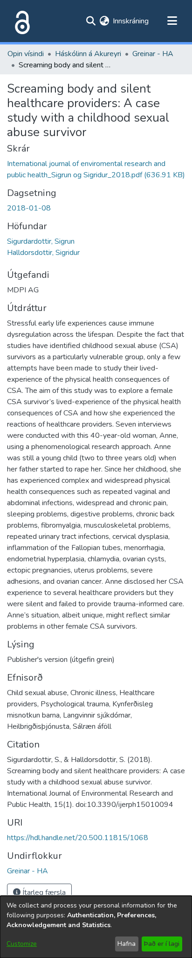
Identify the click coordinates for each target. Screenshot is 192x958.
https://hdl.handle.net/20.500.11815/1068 (77, 838)
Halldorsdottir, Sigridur (43, 252)
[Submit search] (90, 21)
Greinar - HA (152, 54)
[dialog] (96, 927)
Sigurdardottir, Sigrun (41, 241)
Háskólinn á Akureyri (88, 54)
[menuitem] (104, 21)
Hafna (126, 943)
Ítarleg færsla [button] (43, 892)
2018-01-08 (29, 208)
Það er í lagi (161, 943)
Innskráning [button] (131, 21)
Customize (22, 943)
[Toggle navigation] (172, 21)
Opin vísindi (25, 54)
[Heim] (20, 21)
